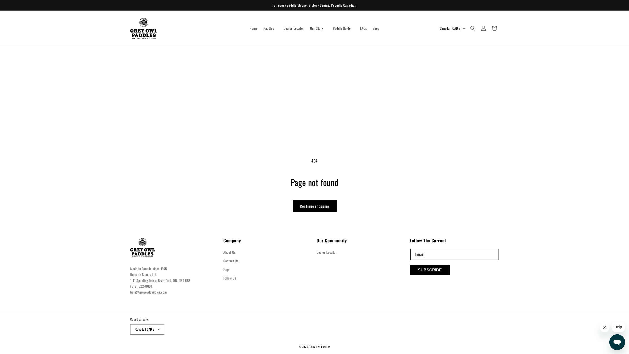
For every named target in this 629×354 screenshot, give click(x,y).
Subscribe (430, 270)
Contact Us (230, 260)
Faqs (226, 269)
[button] (270, 28)
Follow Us (229, 277)
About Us (229, 252)
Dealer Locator (326, 252)
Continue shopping (314, 206)
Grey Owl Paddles (320, 347)
